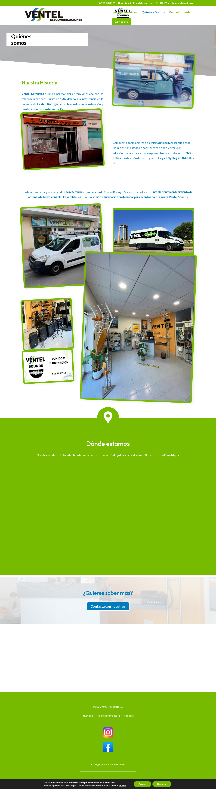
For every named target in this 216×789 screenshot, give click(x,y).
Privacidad (87, 715)
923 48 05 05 (108, 3)
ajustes (122, 785)
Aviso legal (128, 715)
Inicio (116, 12)
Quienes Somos (153, 12)
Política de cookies (107, 715)
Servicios (131, 12)
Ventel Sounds (180, 12)
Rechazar (162, 784)
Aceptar (142, 784)
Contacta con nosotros (108, 606)
